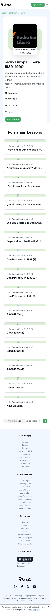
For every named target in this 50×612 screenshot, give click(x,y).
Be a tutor (25, 528)
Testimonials (25, 463)
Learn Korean (25, 505)
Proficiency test (25, 534)
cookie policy (34, 609)
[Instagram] (16, 587)
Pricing (25, 445)
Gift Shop (25, 466)
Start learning (13, 119)
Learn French (25, 487)
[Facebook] (22, 587)
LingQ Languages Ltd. (27, 595)
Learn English (25, 480)
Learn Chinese (25, 502)
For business (25, 457)
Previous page (14, 420)
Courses (25, 12)
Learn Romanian (9, 12)
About (25, 442)
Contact (25, 448)
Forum (25, 522)
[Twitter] (28, 587)
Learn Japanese (25, 499)
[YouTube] (34, 587)
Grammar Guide (25, 544)
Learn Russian (25, 508)
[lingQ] (6, 4)
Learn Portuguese (25, 496)
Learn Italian (25, 493)
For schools (25, 454)
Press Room (25, 541)
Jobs (25, 531)
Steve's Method (25, 451)
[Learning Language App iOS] (25, 559)
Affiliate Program (25, 537)
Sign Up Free (38, 4)
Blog (25, 525)
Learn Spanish (25, 483)
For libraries (25, 460)
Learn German (25, 490)
